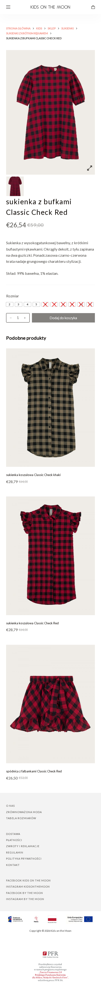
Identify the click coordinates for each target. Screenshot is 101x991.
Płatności (14, 840)
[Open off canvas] (8, 7)
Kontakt (13, 864)
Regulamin (14, 852)
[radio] (9, 304)
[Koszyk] (93, 7)
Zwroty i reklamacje (22, 846)
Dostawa (13, 833)
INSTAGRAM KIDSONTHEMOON (28, 886)
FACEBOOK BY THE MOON (24, 892)
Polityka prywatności (24, 858)
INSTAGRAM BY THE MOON (25, 899)
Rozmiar (12, 296)
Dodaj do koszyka (63, 318)
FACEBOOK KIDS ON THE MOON (28, 880)
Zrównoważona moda (24, 812)
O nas (10, 805)
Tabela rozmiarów (21, 818)
